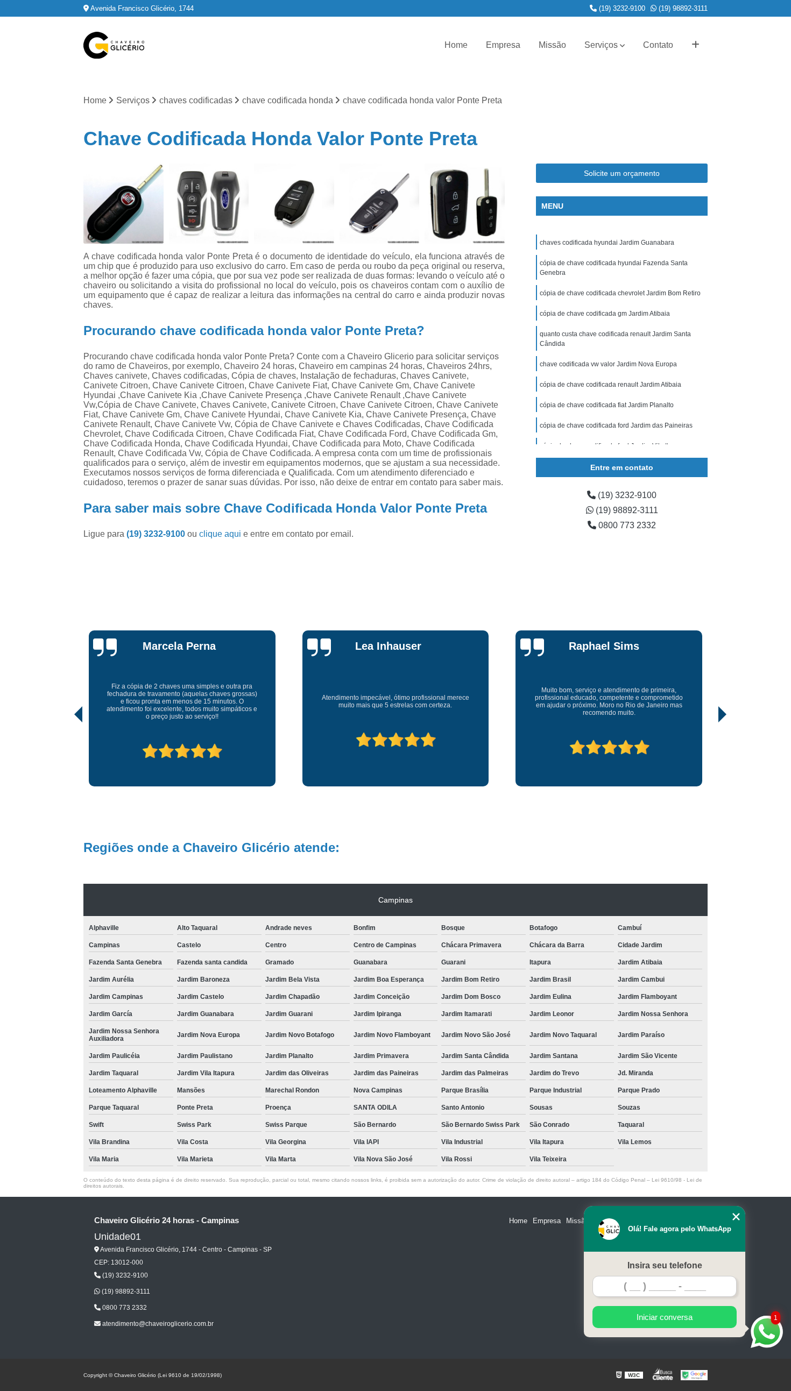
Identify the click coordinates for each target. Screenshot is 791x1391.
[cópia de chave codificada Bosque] (380, 204)
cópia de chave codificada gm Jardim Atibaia (605, 313)
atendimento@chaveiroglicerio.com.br (157, 1324)
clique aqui (220, 533)
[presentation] (63, 756)
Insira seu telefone (664, 1265)
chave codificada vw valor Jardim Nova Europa (608, 364)
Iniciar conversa (665, 1317)
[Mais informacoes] (695, 45)
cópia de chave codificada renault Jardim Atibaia (610, 384)
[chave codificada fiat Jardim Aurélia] (123, 204)
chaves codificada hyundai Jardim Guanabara (607, 242)
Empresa (503, 44)
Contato (658, 44)
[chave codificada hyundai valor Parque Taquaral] (465, 204)
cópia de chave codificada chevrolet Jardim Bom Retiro (620, 293)
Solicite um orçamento (622, 173)
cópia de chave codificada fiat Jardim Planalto (607, 405)
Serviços (601, 44)
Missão (552, 44)
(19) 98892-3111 (682, 8)
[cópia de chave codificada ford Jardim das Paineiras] (209, 204)
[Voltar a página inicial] (113, 45)
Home (456, 44)
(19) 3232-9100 (621, 8)
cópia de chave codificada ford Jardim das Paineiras (616, 425)
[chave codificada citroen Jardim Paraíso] (294, 204)
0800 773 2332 (626, 525)
